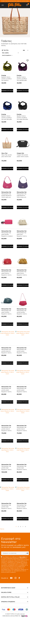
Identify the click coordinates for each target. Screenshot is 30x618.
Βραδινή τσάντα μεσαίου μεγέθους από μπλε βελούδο (6, 117)
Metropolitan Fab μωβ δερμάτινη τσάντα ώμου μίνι (21, 195)
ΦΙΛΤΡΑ (6, 50)
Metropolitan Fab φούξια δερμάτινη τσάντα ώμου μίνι (6, 195)
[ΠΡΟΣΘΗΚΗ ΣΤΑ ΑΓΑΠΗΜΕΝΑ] (27, 61)
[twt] (11, 578)
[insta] (15, 578)
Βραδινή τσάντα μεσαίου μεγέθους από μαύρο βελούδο (22, 117)
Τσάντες (2, 529)
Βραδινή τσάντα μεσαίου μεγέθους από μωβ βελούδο (22, 78)
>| (25, 526)
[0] (27, 5)
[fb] (19, 578)
